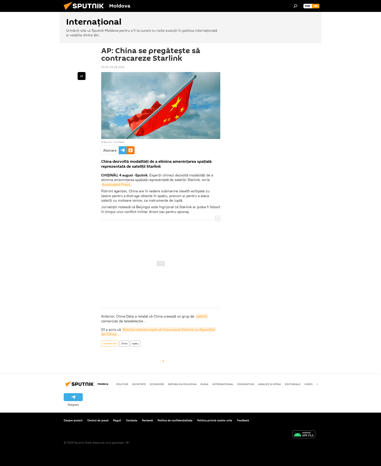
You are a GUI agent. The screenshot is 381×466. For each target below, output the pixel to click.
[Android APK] (303, 434)
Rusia (204, 384)
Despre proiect (73, 420)
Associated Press (116, 184)
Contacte (131, 420)
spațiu (135, 343)
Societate (139, 384)
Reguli (117, 420)
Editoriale (292, 384)
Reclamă (147, 420)
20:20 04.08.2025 (112, 67)
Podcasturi (245, 384)
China (124, 343)
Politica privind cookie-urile (214, 420)
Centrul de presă (97, 420)
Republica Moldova (182, 384)
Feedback (243, 420)
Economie (157, 384)
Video (308, 384)
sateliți (201, 316)
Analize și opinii (269, 384)
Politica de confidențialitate (175, 420)
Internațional (109, 343)
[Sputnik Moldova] (85, 11)
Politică (122, 384)
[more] (82, 76)
